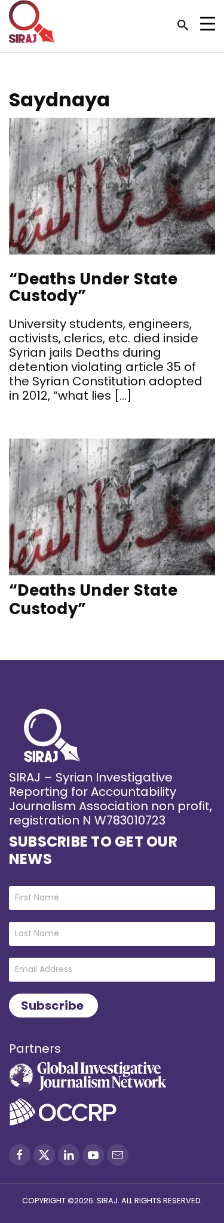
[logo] (32, 21)
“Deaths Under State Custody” (93, 287)
